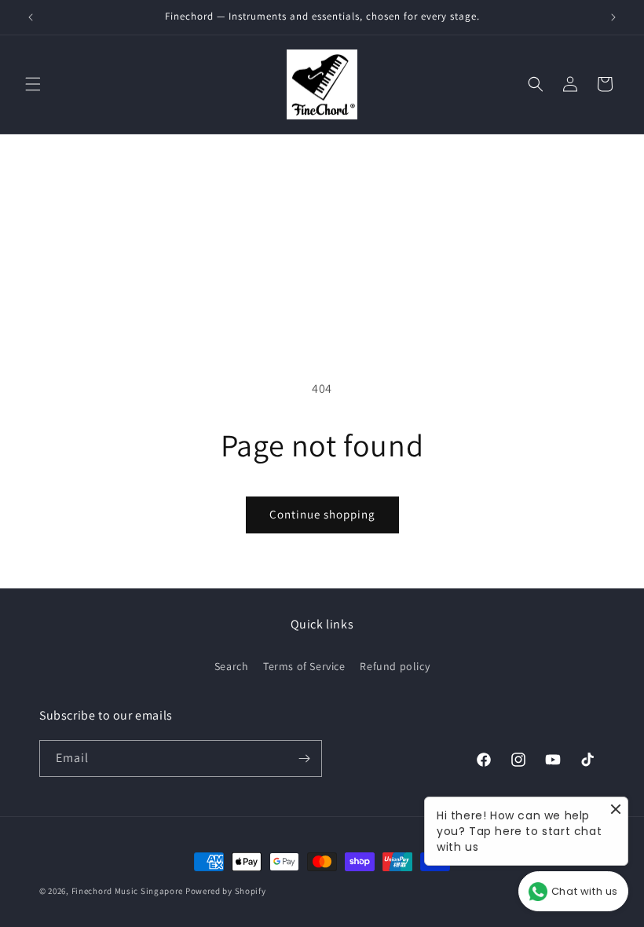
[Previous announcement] (30, 17)
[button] (33, 84)
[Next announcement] (613, 17)
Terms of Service (304, 666)
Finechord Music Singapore (127, 890)
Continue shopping (322, 514)
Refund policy (395, 666)
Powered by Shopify (225, 890)
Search (231, 666)
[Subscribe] (304, 758)
